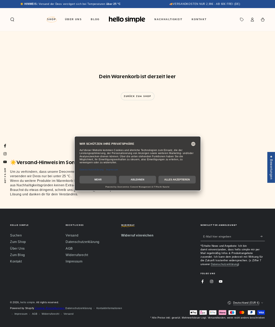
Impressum (74, 261)
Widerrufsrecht (77, 255)
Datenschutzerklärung (82, 242)
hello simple (27, 302)
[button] (12, 19)
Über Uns (17, 248)
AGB (69, 248)
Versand (72, 235)
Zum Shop (18, 242)
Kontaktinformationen (109, 308)
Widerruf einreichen (137, 235)
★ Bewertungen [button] (271, 167)
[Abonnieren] (262, 236)
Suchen (16, 235)
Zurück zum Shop (137, 96)
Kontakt (16, 261)
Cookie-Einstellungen (49, 308)
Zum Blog (17, 255)
